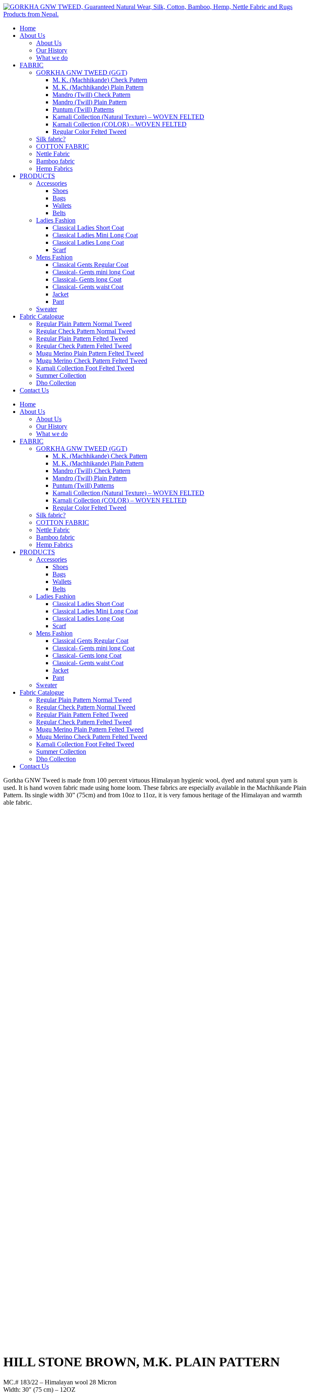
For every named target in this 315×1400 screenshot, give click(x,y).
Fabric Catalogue (42, 316)
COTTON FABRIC (62, 146)
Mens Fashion (54, 257)
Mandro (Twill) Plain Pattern (89, 102)
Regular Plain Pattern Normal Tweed (84, 323)
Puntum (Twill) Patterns (83, 109)
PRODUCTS (37, 175)
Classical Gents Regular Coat (90, 264)
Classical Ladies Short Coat (88, 227)
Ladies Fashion (55, 220)
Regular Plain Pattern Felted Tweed (82, 338)
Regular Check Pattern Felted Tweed (84, 345)
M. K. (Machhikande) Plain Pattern (98, 87)
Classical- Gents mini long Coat (93, 272)
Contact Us (34, 390)
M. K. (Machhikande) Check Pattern (99, 79)
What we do (52, 57)
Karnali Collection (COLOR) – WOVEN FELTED (119, 124)
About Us (32, 35)
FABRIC (31, 65)
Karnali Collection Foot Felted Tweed (85, 368)
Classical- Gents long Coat (86, 279)
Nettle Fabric (53, 153)
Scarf (59, 249)
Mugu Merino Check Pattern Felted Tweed (91, 360)
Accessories (51, 183)
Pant (58, 301)
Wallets (61, 205)
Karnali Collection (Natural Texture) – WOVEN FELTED (128, 116)
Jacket (60, 294)
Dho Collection (56, 382)
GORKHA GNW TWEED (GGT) (81, 72)
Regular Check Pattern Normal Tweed (85, 331)
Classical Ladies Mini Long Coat (95, 235)
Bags (59, 198)
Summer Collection (61, 375)
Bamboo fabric (55, 161)
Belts (59, 212)
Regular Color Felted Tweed (89, 131)
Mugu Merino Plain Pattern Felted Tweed (90, 353)
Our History (51, 50)
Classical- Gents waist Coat (87, 286)
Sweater (46, 308)
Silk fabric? (51, 138)
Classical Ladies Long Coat (88, 242)
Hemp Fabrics (54, 168)
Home (28, 28)
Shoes (60, 190)
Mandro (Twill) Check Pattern (91, 94)
